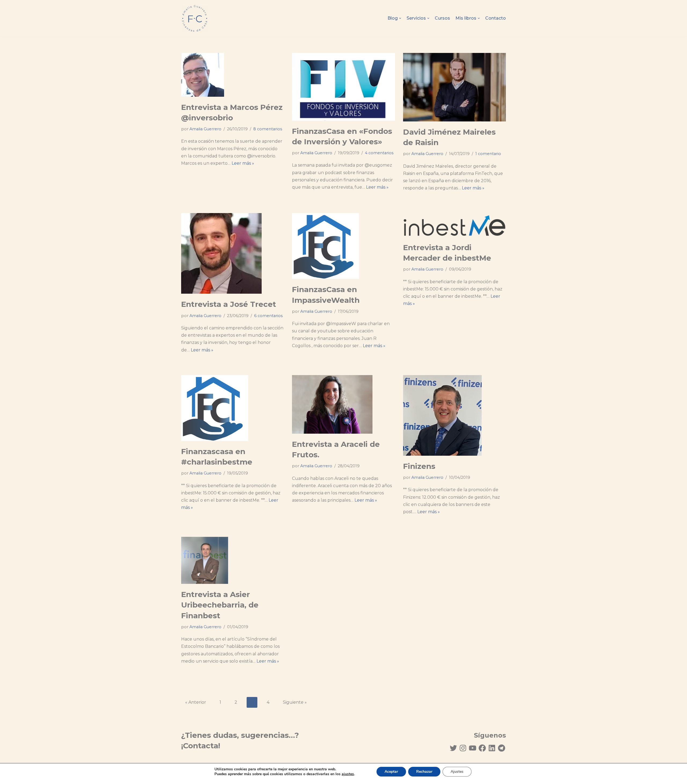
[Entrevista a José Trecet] (232, 253)
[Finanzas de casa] (194, 18)
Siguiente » (295, 702)
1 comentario (488, 153)
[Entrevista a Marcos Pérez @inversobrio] (232, 75)
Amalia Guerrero (205, 129)
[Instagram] (463, 748)
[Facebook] (482, 748)
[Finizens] (454, 415)
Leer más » (243, 163)
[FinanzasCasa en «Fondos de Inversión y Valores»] (343, 87)
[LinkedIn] (492, 748)
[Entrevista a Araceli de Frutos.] (343, 404)
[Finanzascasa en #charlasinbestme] (232, 408)
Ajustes (457, 771)
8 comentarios (267, 129)
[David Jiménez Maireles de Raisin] (454, 87)
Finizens (419, 466)
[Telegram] (501, 748)
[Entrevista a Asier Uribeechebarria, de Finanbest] (232, 560)
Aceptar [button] (391, 771)
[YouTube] (472, 748)
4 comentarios (379, 152)
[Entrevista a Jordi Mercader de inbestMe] (454, 225)
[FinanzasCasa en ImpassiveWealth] (343, 246)
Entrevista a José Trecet (228, 304)
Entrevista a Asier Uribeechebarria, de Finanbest (219, 605)
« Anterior (195, 702)
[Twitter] (453, 748)
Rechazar (424, 771)
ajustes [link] (348, 774)
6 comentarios (268, 315)
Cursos (442, 18)
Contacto (495, 18)
